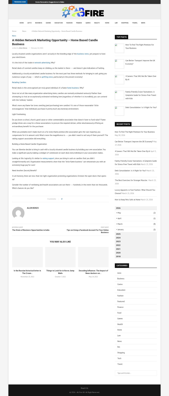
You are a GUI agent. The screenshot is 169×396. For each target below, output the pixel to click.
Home (22, 23)
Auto (29, 23)
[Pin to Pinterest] (71, 199)
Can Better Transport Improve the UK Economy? (134, 141)
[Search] (150, 23)
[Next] (33, 2)
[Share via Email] (73, 199)
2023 (118, 241)
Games (88, 23)
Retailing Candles (19, 82)
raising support (48, 158)
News (143, 23)
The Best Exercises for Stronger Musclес (131, 180)
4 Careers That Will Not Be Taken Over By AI (132, 151)
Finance (79, 23)
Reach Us (84, 388)
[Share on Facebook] (66, 199)
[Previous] (29, 2)
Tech (119, 358)
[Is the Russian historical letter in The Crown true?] (27, 257)
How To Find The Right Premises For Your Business (135, 132)
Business (38, 23)
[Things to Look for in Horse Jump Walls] (60, 257)
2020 (118, 253)
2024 (118, 238)
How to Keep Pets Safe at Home (127, 199)
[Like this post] (63, 199)
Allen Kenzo (23, 48)
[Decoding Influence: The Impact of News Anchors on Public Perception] (93, 257)
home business (73, 88)
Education (59, 23)
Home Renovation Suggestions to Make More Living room (56, 2)
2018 (118, 256)
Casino (48, 23)
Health (96, 23)
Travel (134, 23)
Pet (118, 347)
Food (119, 313)
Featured (121, 301)
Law (116, 23)
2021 (118, 249)
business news (83, 54)
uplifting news (47, 77)
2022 (118, 245)
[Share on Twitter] (68, 199)
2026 (118, 208)
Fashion (69, 23)
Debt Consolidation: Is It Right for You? (130, 170)
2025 (118, 234)
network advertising (42, 62)
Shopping (124, 23)
